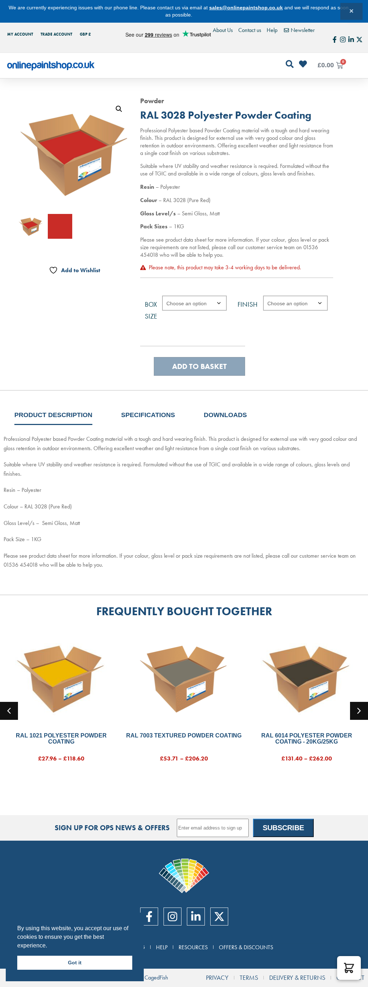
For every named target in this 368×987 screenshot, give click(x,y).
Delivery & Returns (297, 978)
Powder (152, 100)
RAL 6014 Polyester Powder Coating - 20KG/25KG (306, 738)
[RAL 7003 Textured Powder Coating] (184, 677)
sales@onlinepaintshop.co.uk (246, 7)
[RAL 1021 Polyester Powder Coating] (61, 677)
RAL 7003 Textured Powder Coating (184, 735)
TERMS (249, 978)
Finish (248, 304)
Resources (193, 947)
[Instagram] (343, 39)
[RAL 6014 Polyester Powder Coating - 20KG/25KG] (307, 677)
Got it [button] (75, 962)
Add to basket (199, 366)
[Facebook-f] (334, 39)
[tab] (53, 415)
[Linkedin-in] (351, 39)
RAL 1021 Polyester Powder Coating (61, 738)
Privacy (217, 978)
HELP (161, 947)
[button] (118, 108)
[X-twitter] (359, 39)
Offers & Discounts (246, 947)
